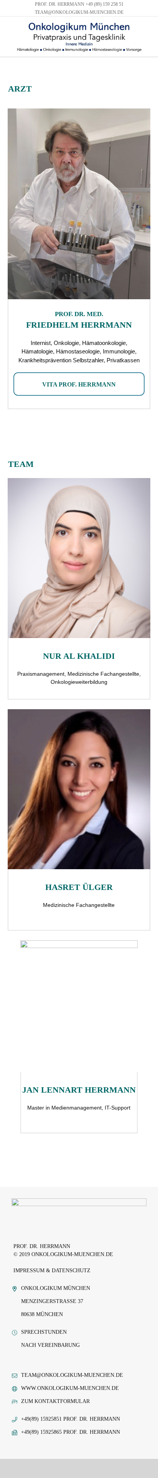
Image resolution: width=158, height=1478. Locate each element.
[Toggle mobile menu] (153, 49)
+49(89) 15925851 (41, 1419)
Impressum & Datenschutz (52, 1270)
